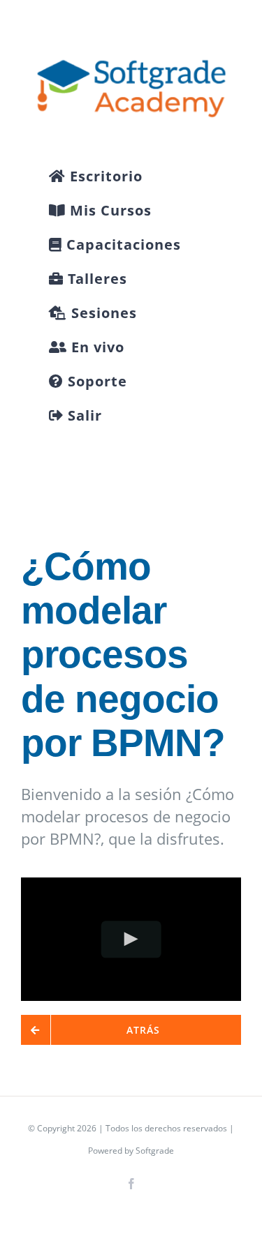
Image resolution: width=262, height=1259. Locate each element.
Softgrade (155, 1150)
